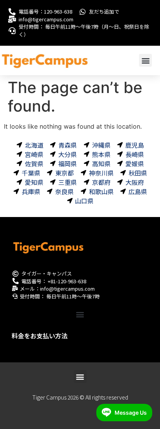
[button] (145, 60)
